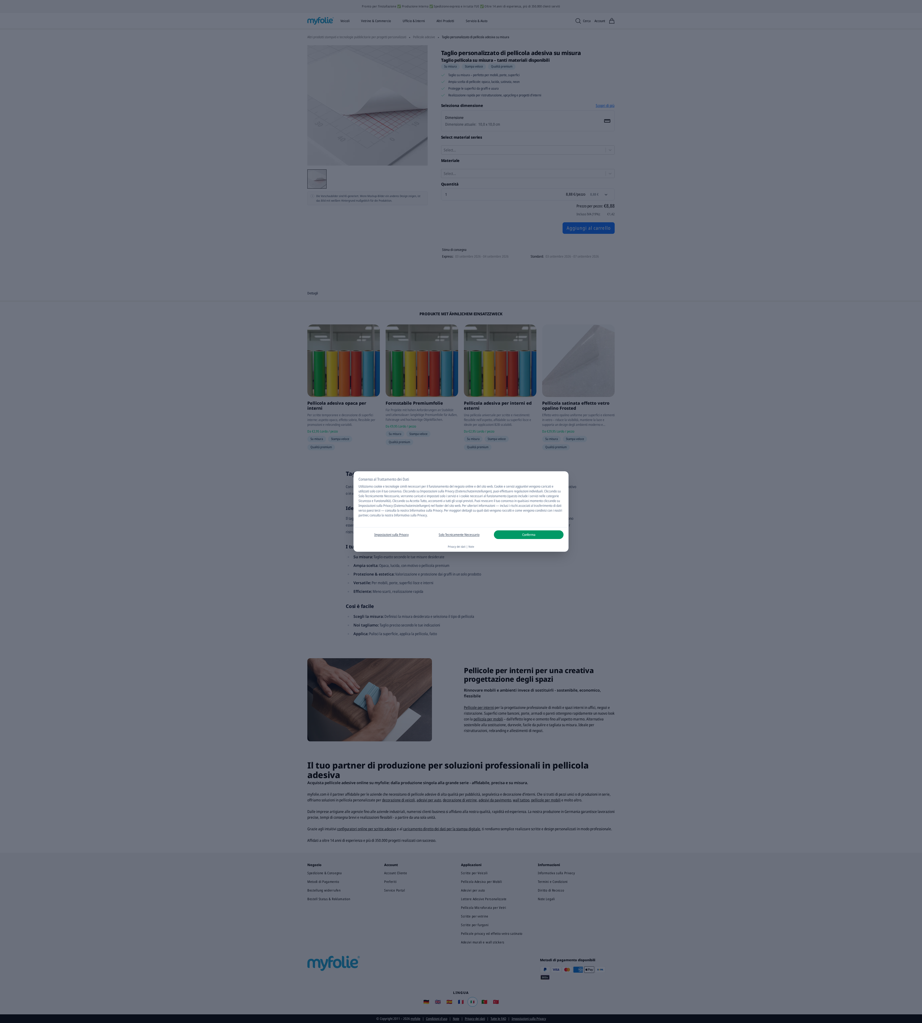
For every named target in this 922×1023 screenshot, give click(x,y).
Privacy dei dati (457, 547)
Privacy (438, 510)
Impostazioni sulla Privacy (391, 534)
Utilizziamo (365, 486)
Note (471, 547)
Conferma (528, 534)
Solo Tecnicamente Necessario (459, 534)
